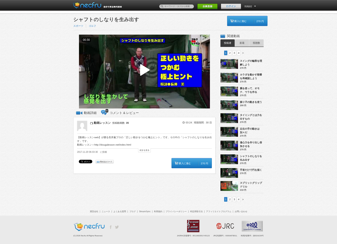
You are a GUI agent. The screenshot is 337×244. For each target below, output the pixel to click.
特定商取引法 (196, 211)
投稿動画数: (120, 122)
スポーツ (78, 25)
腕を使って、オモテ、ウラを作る (250, 90)
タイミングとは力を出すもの (251, 117)
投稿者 (227, 42)
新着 (242, 42)
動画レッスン (102, 122)
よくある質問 (119, 211)
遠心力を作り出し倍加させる (251, 144)
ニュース (106, 211)
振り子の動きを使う (251, 102)
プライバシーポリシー (176, 211)
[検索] (162, 6)
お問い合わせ (241, 211)
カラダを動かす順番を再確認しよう (251, 76)
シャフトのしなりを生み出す (251, 158)
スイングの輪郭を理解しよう (251, 62)
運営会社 (94, 211)
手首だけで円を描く (251, 169)
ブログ (132, 211)
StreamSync (145, 211)
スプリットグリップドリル (251, 184)
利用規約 (158, 211)
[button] (144, 71)
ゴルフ (92, 25)
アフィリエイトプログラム (218, 211)
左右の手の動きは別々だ (250, 130)
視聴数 (256, 42)
